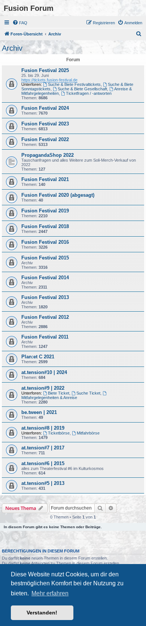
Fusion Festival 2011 (45, 337)
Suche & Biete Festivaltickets (74, 84)
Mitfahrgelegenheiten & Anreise (49, 397)
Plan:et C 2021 (37, 356)
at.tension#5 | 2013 (42, 483)
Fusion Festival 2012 (45, 317)
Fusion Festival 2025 (45, 70)
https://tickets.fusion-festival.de (49, 80)
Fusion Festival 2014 (45, 277)
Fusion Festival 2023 (45, 124)
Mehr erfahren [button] (50, 593)
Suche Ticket (88, 393)
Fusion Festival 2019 (45, 211)
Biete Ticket (58, 393)
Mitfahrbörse (88, 433)
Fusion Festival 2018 (45, 226)
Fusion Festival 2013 (45, 297)
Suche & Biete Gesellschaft (82, 89)
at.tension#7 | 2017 (42, 448)
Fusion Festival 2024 (45, 108)
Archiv (12, 48)
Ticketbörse (59, 433)
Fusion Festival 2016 (45, 242)
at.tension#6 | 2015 (42, 463)
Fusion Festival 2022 (45, 139)
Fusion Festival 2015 (45, 258)
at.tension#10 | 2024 (44, 372)
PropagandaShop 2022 (47, 155)
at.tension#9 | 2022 (42, 388)
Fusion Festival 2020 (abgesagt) (57, 195)
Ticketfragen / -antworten (89, 93)
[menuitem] (19, 22)
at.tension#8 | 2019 (42, 428)
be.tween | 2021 (39, 412)
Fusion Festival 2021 (45, 179)
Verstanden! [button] (42, 613)
